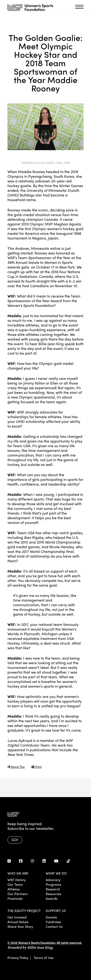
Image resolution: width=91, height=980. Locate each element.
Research (53, 889)
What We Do (56, 873)
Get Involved (17, 917)
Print (38, 766)
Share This (17, 766)
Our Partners (17, 893)
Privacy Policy (17, 957)
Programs (53, 884)
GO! (14, 839)
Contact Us (54, 926)
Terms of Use (43, 957)
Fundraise (53, 921)
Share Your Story (20, 926)
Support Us (56, 910)
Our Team (15, 884)
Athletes (13, 889)
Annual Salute (17, 921)
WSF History (16, 879)
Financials (14, 898)
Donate (51, 917)
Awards (51, 898)
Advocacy (53, 879)
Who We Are (17, 873)
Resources (53, 893)
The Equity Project (24, 910)
